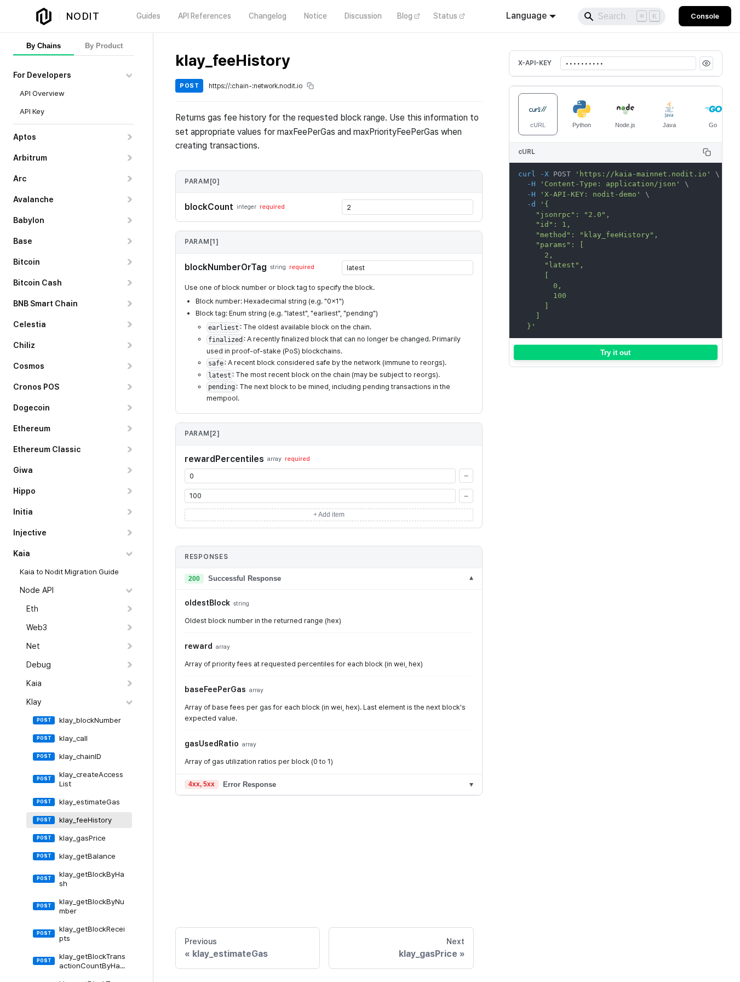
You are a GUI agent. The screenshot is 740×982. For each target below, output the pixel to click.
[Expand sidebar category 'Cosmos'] (129, 366)
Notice (315, 16)
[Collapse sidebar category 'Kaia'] (129, 553)
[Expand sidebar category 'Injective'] (129, 532)
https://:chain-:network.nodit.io (255, 86)
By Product (104, 46)
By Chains (43, 46)
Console (705, 16)
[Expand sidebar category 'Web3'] (129, 627)
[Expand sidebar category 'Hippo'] (129, 491)
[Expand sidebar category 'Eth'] (129, 609)
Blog (404, 16)
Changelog (267, 16)
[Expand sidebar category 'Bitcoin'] (129, 262)
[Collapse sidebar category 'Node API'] (129, 590)
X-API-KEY (535, 63)
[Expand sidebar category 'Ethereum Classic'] (129, 449)
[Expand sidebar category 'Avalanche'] (129, 199)
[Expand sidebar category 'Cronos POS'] (129, 387)
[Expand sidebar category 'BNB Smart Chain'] (129, 303)
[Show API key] (706, 63)
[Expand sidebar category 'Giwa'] (129, 470)
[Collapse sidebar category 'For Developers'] (129, 75)
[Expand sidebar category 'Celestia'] (129, 324)
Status (445, 16)
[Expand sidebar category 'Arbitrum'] (129, 158)
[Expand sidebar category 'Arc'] (129, 178)
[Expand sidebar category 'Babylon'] (129, 220)
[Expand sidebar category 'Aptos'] (129, 137)
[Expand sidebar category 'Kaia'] (129, 683)
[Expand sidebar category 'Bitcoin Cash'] (129, 283)
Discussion (363, 16)
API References (204, 16)
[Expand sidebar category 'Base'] (129, 241)
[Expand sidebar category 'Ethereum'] (129, 428)
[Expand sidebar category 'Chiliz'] (129, 345)
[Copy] (707, 152)
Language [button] (526, 15)
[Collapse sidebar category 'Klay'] (129, 702)
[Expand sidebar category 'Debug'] (129, 664)
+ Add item (329, 514)
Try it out (615, 352)
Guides (148, 16)
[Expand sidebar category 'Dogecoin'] (129, 407)
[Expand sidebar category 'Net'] (129, 646)
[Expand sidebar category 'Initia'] (129, 512)
